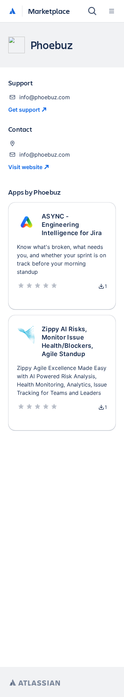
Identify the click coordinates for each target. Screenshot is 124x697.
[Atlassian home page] (34, 682)
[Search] (92, 11)
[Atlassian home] (12, 11)
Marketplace (49, 11)
